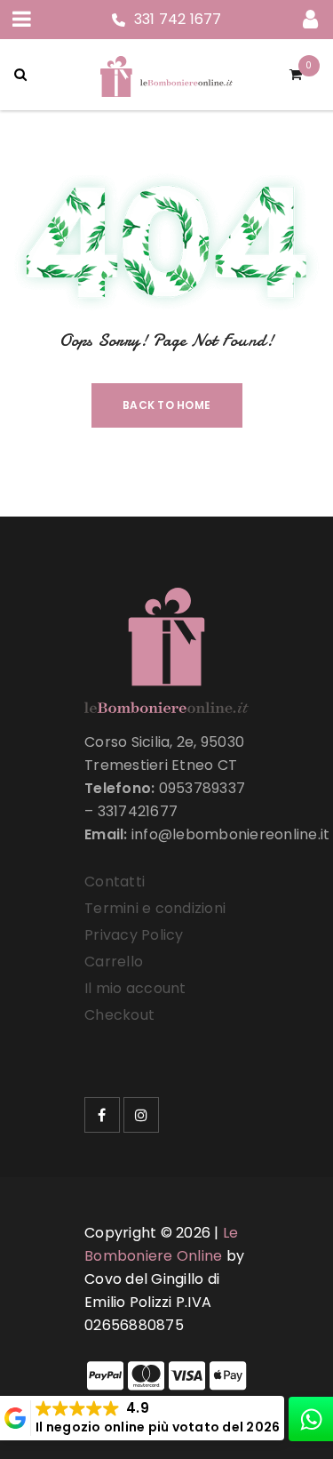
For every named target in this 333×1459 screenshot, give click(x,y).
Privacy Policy (134, 935)
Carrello (113, 961)
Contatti (114, 881)
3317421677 (138, 811)
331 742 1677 (178, 19)
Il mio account (135, 988)
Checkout (119, 1015)
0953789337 (202, 788)
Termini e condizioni (155, 908)
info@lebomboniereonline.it (230, 834)
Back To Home (166, 405)
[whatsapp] (311, 1419)
